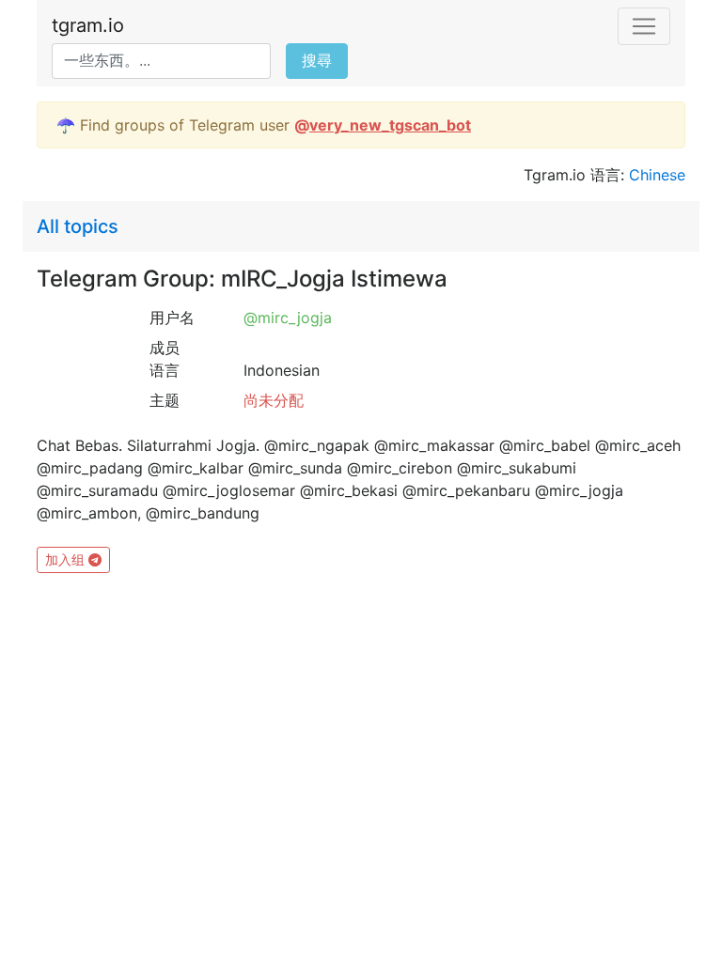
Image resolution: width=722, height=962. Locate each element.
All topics (77, 226)
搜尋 (317, 61)
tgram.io (88, 25)
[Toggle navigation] (644, 26)
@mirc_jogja (287, 317)
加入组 (66, 559)
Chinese (657, 174)
